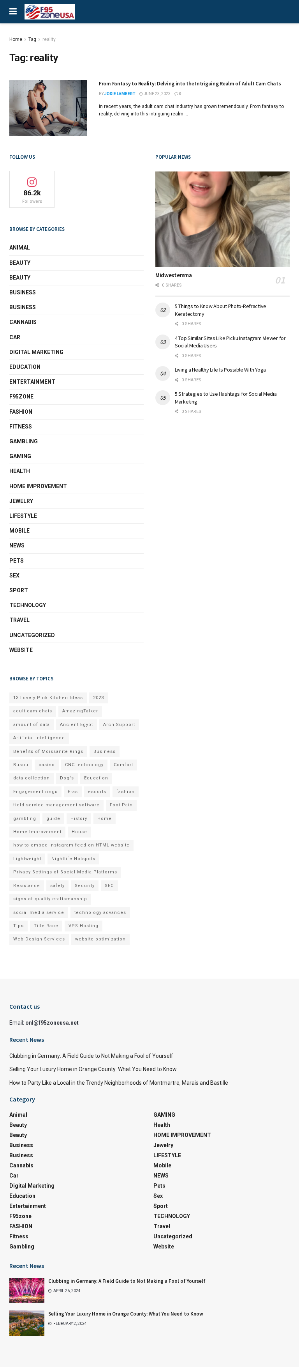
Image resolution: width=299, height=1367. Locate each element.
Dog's (67, 778)
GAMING (20, 456)
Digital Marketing (36, 352)
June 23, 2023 (157, 94)
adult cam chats (32, 711)
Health (19, 471)
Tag (32, 39)
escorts (97, 791)
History (78, 818)
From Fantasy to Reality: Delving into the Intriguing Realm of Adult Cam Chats (190, 83)
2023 (98, 697)
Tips (18, 925)
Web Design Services (39, 939)
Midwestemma (173, 275)
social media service (38, 912)
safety (57, 885)
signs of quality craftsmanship (50, 898)
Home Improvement (37, 831)
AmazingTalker (80, 711)
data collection (31, 778)
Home (15, 39)
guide (53, 818)
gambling (24, 818)
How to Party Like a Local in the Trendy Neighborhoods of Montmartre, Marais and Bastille (118, 1083)
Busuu (20, 764)
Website (21, 650)
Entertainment (32, 382)
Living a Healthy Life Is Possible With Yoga (220, 369)
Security (85, 885)
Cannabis (23, 322)
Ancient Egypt (76, 724)
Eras (73, 791)
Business (22, 292)
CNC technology (84, 764)
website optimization (100, 939)
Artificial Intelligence (39, 737)
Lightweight (27, 858)
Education (96, 778)
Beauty (19, 263)
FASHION (20, 412)
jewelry (21, 501)
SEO (109, 885)
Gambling (23, 441)
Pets (16, 561)
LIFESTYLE (23, 516)
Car (14, 337)
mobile (19, 531)
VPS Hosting (83, 925)
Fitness (20, 426)
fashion (125, 791)
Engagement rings (35, 791)
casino (47, 764)
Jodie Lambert (119, 94)
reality (49, 39)
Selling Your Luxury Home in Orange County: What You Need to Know (93, 1069)
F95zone (21, 396)
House (79, 831)
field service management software (56, 804)
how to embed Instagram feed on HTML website (71, 845)
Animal (19, 247)
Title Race (46, 925)
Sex (14, 575)
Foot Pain (121, 804)
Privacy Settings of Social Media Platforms (65, 872)
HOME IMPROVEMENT (38, 486)
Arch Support (119, 724)
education (24, 367)
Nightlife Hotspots (73, 858)
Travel (19, 620)
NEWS (17, 545)
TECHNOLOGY (27, 605)
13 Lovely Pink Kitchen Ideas (48, 697)
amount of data (31, 724)
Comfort (123, 764)
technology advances (100, 912)
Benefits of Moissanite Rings (48, 751)
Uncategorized (32, 635)
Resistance (26, 885)
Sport (18, 590)
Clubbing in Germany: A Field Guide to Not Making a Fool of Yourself (91, 1056)
